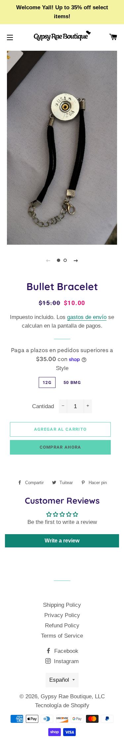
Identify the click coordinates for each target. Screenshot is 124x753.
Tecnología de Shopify (62, 705)
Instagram (65, 661)
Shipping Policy (62, 605)
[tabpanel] (62, 147)
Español (59, 680)
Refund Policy (62, 625)
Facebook (65, 651)
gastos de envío (86, 317)
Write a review (62, 540)
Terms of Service (62, 636)
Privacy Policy (62, 615)
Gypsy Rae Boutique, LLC (73, 696)
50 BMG (72, 382)
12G (47, 382)
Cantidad (43, 406)
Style (62, 368)
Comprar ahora (60, 447)
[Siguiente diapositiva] (76, 260)
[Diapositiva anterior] (48, 260)
